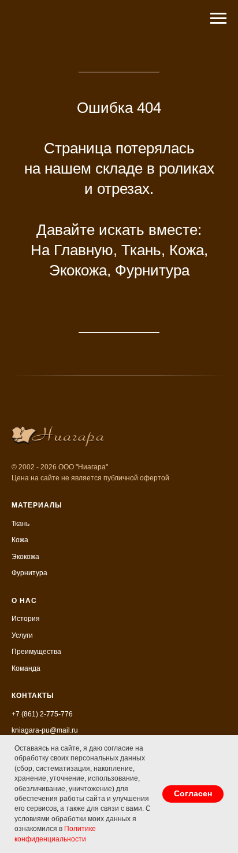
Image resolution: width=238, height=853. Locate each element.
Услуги (22, 635)
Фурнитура (152, 270)
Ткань (141, 250)
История (26, 619)
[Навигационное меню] (218, 18)
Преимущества (36, 652)
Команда (26, 668)
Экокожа (78, 270)
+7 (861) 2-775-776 (42, 714)
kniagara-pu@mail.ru (45, 730)
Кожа (186, 250)
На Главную (72, 250)
